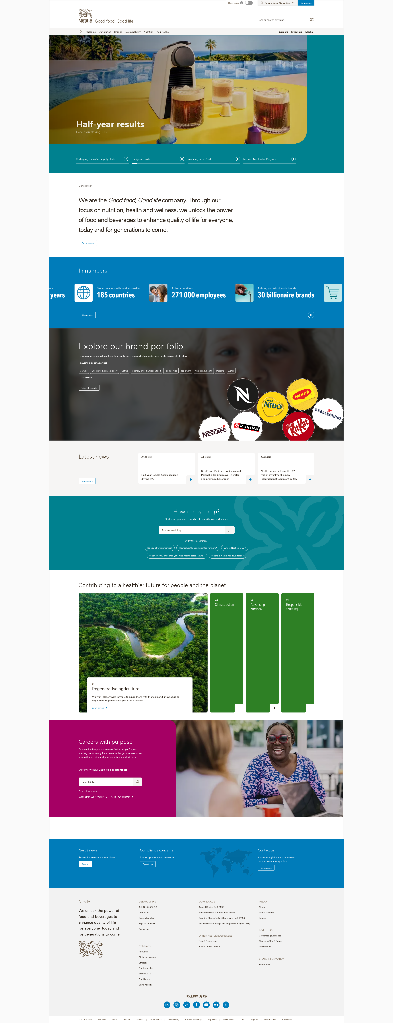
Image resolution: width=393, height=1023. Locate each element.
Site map (102, 1019)
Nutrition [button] (149, 31)
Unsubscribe (270, 1019)
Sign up (85, 864)
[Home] (106, 16)
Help (114, 1019)
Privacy (126, 1019)
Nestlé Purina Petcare (209, 946)
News (262, 907)
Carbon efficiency (193, 1019)
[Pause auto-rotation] (311, 315)
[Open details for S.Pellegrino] (327, 414)
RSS (243, 1019)
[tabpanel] (196, 104)
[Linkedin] (167, 1004)
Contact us (306, 2)
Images (262, 917)
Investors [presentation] (265, 930)
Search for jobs (146, 917)
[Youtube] (206, 1004)
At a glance (87, 315)
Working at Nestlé (91, 797)
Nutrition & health (203, 370)
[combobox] (282, 19)
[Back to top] (387, 1017)
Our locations (120, 797)
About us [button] (91, 31)
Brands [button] (118, 31)
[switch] (249, 3)
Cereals (84, 370)
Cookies (139, 1019)
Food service (171, 370)
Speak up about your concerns (157, 857)
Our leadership (146, 968)
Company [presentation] (145, 946)
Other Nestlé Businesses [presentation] (215, 935)
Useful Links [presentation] (147, 901)
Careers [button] (283, 31)
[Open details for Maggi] (302, 394)
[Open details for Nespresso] (242, 394)
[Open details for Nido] (272, 407)
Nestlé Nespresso (207, 941)
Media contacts (266, 912)
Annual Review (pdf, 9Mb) (211, 907)
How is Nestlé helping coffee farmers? (198, 547)
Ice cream (186, 370)
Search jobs (137, 782)
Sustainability (145, 984)
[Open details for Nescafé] (214, 432)
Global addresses (147, 957)
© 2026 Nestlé (85, 1019)
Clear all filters (86, 377)
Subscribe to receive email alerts (97, 857)
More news (87, 481)
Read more (84, 143)
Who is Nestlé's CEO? (235, 547)
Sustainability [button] (133, 31)
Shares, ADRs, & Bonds (270, 941)
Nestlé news (88, 850)
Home (80, 31)
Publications (265, 946)
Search (311, 20)
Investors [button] (296, 31)
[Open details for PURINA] (246, 427)
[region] (143, 652)
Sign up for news (147, 923)
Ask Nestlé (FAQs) (148, 907)
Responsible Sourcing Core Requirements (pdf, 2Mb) (224, 923)
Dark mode (233, 2)
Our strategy (88, 243)
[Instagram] (176, 1004)
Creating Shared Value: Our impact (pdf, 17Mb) (222, 917)
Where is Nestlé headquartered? (227, 555)
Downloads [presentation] (207, 901)
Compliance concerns (156, 850)
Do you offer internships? (159, 547)
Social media (229, 1019)
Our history (144, 979)
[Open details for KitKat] (298, 427)
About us (143, 951)
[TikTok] (186, 1004)
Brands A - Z (145, 973)
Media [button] (309, 31)
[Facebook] (196, 1004)
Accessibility (173, 1019)
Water (231, 370)
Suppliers (212, 1019)
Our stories (105, 31)
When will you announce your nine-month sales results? (176, 555)
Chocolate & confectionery (104, 370)
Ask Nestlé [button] (163, 31)
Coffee (124, 370)
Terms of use (155, 1019)
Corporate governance (270, 935)
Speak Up (148, 864)
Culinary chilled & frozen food (146, 370)
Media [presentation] (263, 901)
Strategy (143, 962)
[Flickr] (216, 1004)
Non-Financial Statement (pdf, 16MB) (217, 912)
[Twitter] (226, 1004)
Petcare (220, 370)
